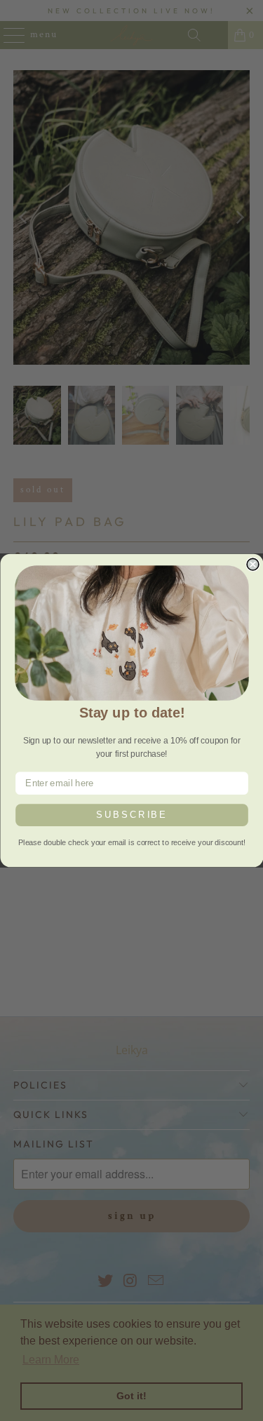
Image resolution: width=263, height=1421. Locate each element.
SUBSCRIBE (132, 815)
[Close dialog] (253, 565)
